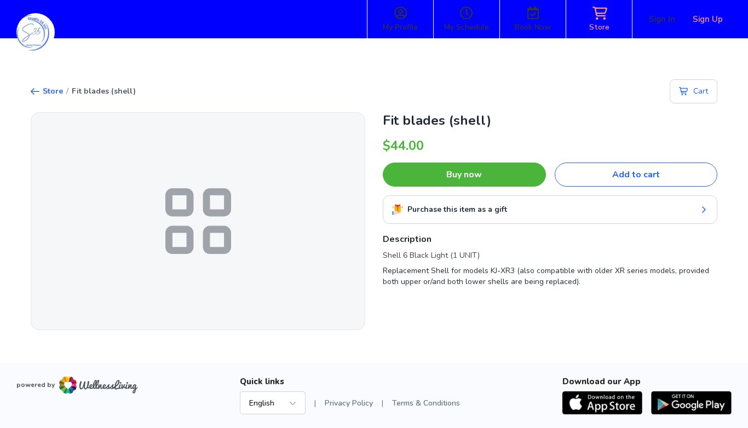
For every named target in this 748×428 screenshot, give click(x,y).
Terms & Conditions (426, 403)
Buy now (464, 175)
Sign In (662, 19)
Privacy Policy (349, 403)
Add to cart (636, 175)
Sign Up (708, 19)
